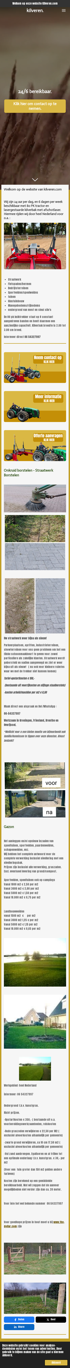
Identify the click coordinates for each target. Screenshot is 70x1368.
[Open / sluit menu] (63, 10)
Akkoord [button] (56, 1362)
